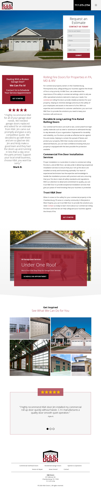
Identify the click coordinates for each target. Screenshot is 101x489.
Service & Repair (37, 469)
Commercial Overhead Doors (28, 466)
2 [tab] (50, 429)
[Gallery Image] (19, 328)
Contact (50, 206)
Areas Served (53, 469)
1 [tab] (47, 429)
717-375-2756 (82, 5)
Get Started (68, 217)
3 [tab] (53, 429)
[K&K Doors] (7, 5)
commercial (47, 100)
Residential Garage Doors (53, 466)
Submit (79, 55)
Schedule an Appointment (35, 276)
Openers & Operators (75, 466)
